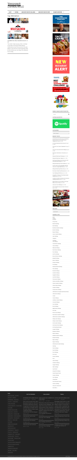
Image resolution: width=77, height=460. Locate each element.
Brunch (16, 399)
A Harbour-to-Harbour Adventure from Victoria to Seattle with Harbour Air (65, 425)
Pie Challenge (55, 264)
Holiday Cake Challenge (57, 318)
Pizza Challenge (55, 352)
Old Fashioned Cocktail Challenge (58, 343)
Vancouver (10, 440)
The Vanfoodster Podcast (57, 381)
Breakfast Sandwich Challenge (58, 227)
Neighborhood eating (12, 424)
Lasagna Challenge (56, 329)
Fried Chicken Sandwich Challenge (58, 314)
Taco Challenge (55, 377)
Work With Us (55, 387)
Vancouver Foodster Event (13, 444)
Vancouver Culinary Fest (57, 385)
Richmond (15, 432)
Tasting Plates (55, 379)
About (54, 217)
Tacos (16, 436)
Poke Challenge (55, 268)
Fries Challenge (55, 251)
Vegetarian (11, 446)
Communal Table (11, 405)
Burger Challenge (56, 232)
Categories (54, 238)
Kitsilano (15, 419)
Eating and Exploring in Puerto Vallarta (59, 163)
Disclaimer (54, 219)
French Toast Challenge (57, 312)
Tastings (16, 12)
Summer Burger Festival (57, 373)
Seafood (17, 434)
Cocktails (15, 401)
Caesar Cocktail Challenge (57, 234)
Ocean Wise (10, 430)
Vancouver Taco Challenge (57, 184)
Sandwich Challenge (56, 362)
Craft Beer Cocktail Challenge (58, 300)
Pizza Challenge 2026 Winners (45, 421)
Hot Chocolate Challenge (57, 322)
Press (54, 358)
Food (15, 411)
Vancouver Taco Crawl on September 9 (59, 146)
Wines (14, 450)
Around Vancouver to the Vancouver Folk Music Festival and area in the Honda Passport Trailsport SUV (61, 140)
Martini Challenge (56, 333)
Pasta (16, 430)
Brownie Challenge (56, 229)
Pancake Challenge (56, 262)
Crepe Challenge (55, 245)
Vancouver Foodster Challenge (14, 442)
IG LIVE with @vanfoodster (57, 327)
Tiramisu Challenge (56, 383)
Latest (10, 12)
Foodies (10, 413)
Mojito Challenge (55, 339)
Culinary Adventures (57, 12)
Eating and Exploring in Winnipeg (58, 156)
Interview (16, 417)
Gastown (10, 415)
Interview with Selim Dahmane (29, 424)
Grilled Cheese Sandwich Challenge (59, 316)
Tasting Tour (17, 438)
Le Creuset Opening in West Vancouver (59, 143)
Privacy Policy (55, 221)
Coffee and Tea (11, 403)
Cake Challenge (55, 236)
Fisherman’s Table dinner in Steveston (59, 152)
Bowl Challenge (55, 225)
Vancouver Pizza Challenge (44, 426)
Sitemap (54, 218)
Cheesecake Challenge (56, 279)
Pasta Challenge (55, 350)
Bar (16, 395)
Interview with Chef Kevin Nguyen (30, 412)
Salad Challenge (55, 360)
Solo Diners (11, 436)
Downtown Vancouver (12, 409)
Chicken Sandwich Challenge (57, 283)
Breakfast (10, 399)
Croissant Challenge (56, 302)
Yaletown (10, 452)
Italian (9, 419)
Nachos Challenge (56, 260)
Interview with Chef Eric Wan (29, 416)
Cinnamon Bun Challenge (57, 289)
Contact (54, 295)
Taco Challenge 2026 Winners (58, 172)
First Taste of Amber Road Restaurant (59, 170)
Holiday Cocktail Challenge (57, 320)
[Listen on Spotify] (61, 127)
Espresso (10, 411)
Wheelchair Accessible (12, 448)
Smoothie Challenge (56, 272)
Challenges (54, 240)
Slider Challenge (55, 366)
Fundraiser (16, 413)
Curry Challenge (55, 304)
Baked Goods (11, 395)
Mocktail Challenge (56, 337)
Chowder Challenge (56, 287)
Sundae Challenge (56, 375)
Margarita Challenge (56, 331)
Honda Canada (17, 415)
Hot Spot (10, 417)
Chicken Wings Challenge (57, 285)
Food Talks (54, 310)
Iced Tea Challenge (56, 254)
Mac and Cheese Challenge (57, 256)
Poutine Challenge (56, 356)
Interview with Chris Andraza (29, 420)
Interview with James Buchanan (32, 398)
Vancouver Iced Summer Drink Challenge (60, 149)
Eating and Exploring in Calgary (58, 158)
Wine (9, 450)
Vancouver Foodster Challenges (28, 12)
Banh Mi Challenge (56, 223)
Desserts (18, 405)
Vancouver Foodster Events (44, 12)
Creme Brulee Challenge (57, 243)
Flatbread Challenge (56, 247)
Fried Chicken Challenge (57, 249)
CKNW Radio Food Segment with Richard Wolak (61, 291)
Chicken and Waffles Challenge (58, 281)
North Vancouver (11, 428)
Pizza (10, 432)
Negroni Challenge (56, 341)
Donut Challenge (55, 306)
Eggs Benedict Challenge (57, 308)
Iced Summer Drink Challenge (58, 325)
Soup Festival (55, 368)
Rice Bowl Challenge (56, 270)
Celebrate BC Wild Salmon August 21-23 (17, 41)
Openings (54, 345)
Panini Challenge (55, 348)
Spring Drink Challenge (56, 371)
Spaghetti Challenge (56, 274)
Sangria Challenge (56, 364)
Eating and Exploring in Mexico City (58, 168)
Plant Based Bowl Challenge (57, 266)
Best (14, 397)
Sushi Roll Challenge (56, 277)
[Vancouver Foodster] (15, 7)
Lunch (10, 422)
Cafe (9, 401)
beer (9, 397)
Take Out (10, 438)
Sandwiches (11, 434)
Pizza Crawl (55, 354)
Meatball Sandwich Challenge (58, 335)
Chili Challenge (55, 241)
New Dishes (10, 426)
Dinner (10, 407)
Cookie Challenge (56, 297)
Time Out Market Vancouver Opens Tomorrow (60, 186)
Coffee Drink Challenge (56, 293)
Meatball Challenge (56, 258)
